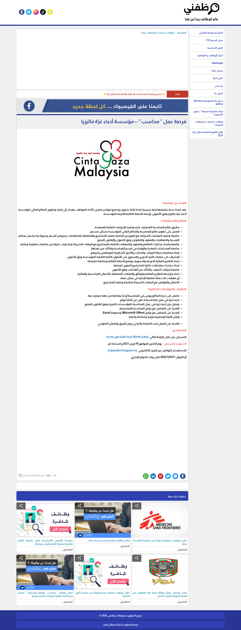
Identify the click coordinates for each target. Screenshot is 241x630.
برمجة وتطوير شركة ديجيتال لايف (120, 624)
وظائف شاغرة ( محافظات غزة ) (157, 32)
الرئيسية (181, 32)
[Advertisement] (102, 60)
